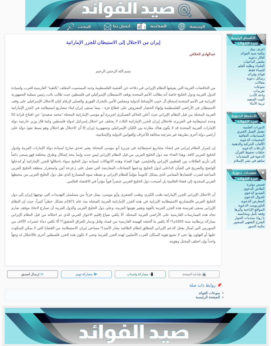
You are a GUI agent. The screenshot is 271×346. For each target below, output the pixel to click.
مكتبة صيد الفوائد (252, 53)
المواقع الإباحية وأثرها (249, 209)
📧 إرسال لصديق (32, 274)
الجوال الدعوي (254, 197)
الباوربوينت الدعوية (251, 205)
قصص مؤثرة (256, 184)
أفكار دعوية (257, 57)
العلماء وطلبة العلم (251, 66)
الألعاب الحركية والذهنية (248, 144)
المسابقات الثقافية (252, 136)
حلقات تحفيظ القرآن (250, 152)
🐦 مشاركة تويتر (86, 274)
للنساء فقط (256, 70)
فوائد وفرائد (256, 74)
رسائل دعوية (256, 78)
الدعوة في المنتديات (250, 156)
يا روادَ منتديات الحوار (250, 218)
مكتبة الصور (256, 226)
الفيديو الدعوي (254, 193)
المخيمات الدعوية (252, 140)
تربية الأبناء (257, 103)
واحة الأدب (257, 95)
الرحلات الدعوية (253, 148)
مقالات (260, 82)
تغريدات (259, 91)
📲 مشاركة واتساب (140, 274)
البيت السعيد (256, 99)
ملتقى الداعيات (254, 62)
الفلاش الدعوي (254, 189)
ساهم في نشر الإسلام (249, 161)
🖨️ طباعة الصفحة (194, 274)
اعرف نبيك (257, 49)
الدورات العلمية (254, 127)
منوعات (259, 87)
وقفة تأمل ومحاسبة (251, 214)
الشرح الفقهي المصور (249, 222)
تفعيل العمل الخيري (251, 131)
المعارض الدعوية (253, 201)
